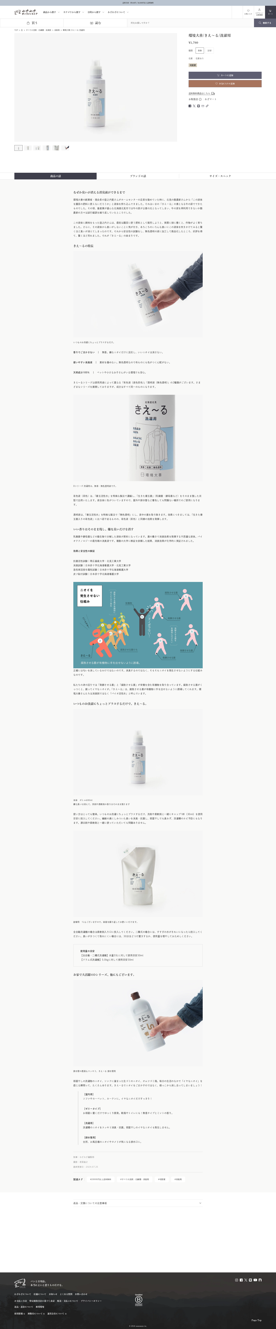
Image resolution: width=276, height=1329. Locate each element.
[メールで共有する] (203, 106)
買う (35, 22)
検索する (267, 23)
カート (272, 13)
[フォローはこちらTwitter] (245, 1280)
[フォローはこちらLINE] (250, 1280)
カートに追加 (227, 75)
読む (98, 22)
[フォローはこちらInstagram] (236, 1280)
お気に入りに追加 (227, 84)
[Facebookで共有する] (190, 106)
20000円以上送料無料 (101, 1179)
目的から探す (94, 12)
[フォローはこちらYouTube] (255, 1280)
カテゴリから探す (71, 12)
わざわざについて (116, 12)
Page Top (257, 1320)
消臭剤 (57, 30)
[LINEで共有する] (198, 106)
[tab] (55, 176)
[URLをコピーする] (207, 106)
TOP (16, 30)
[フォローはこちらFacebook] (241, 1280)
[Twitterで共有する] (194, 106)
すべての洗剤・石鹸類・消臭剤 (38, 30)
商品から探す (49, 12)
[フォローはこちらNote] (260, 1280)
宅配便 (162, 1179)
